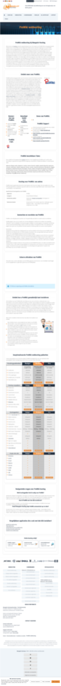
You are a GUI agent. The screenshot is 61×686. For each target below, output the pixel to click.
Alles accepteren (56, 681)
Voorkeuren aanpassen (35, 681)
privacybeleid (3, 683)
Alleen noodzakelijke (46, 681)
